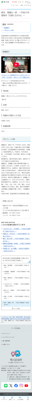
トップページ (4, 317)
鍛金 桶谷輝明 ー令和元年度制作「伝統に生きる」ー (16, 266)
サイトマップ (6, 333)
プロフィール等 (9, 30)
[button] (14, 2)
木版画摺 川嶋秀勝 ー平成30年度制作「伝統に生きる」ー (16, 272)
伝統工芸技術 (19, 317)
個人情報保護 (6, 340)
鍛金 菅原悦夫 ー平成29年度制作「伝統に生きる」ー (16, 278)
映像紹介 (7, 27)
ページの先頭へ (16, 328)
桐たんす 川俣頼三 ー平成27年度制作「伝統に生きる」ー (16, 291)
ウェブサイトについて (8, 337)
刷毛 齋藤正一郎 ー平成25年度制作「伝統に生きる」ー (16, 303)
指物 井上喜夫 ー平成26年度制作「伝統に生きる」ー (16, 297)
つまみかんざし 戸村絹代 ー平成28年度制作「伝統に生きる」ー (16, 285)
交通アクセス (6, 344)
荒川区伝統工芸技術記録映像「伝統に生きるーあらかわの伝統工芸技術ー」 (16, 318)
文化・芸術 (12, 317)
